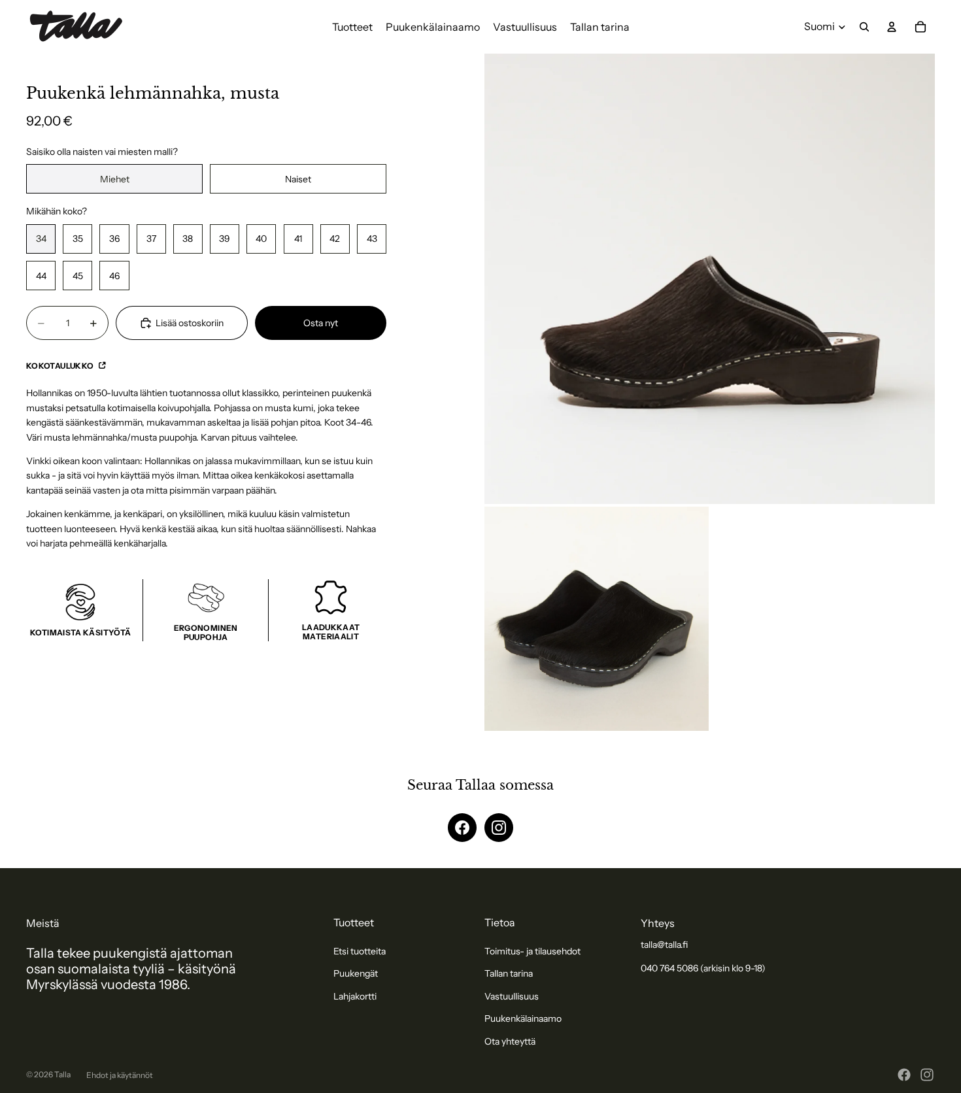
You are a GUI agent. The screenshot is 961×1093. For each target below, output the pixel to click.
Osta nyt (320, 323)
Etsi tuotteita (359, 951)
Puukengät (355, 973)
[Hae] (864, 26)
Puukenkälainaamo (523, 1018)
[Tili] (891, 26)
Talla (62, 1074)
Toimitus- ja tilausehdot (532, 951)
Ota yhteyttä (509, 1041)
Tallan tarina (508, 973)
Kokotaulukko (60, 365)
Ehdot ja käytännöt (119, 1075)
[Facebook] (462, 827)
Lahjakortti (355, 996)
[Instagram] (498, 827)
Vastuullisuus (511, 996)
